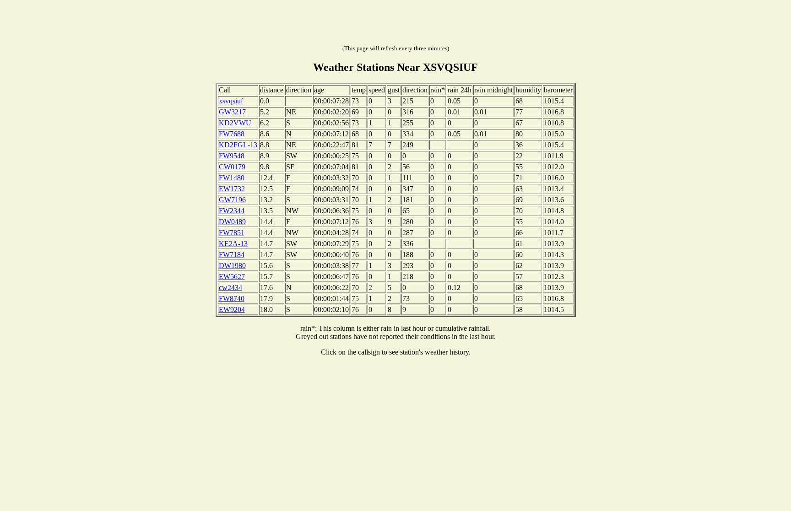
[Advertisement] (395, 24)
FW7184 (231, 254)
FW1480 (231, 178)
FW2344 (231, 211)
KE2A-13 (233, 243)
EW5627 (232, 276)
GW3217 (232, 112)
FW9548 (231, 156)
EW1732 (232, 189)
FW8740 (231, 298)
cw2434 (230, 287)
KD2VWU (235, 123)
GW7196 (232, 200)
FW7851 (231, 233)
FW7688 (231, 134)
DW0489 (232, 222)
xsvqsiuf (231, 101)
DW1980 (232, 265)
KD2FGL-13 (238, 145)
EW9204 (232, 309)
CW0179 (232, 167)
